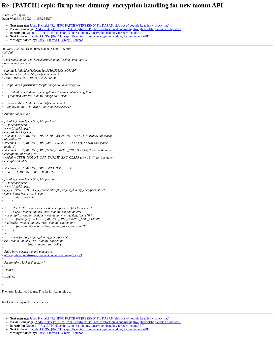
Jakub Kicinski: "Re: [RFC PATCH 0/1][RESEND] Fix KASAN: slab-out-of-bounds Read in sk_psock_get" (99, 25)
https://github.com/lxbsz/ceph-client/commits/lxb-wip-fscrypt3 (43, 255)
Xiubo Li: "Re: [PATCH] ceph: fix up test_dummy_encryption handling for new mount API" (85, 32)
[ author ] (79, 40)
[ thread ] (53, 40)
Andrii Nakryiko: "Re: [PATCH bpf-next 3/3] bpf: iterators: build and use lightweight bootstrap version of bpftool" (108, 29)
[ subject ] (66, 40)
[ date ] (42, 40)
